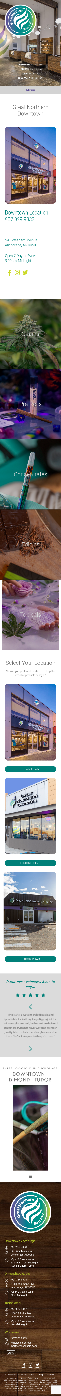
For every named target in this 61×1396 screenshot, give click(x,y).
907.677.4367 (35, 73)
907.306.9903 (36, 78)
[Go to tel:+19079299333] (30, 1247)
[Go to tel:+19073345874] (30, 1280)
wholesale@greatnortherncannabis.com (24, 1344)
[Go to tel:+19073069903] (30, 1339)
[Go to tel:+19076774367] (30, 1309)
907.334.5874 (36, 69)
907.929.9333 (37, 64)
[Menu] (30, 1176)
